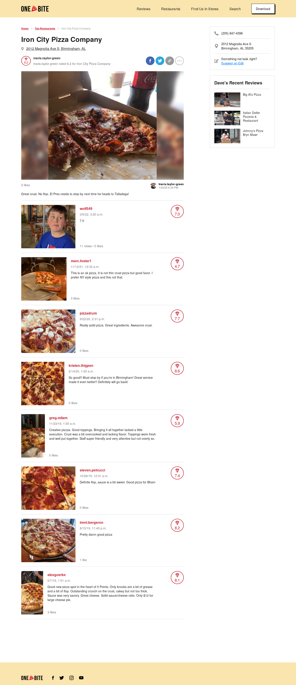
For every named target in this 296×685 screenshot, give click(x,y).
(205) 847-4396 (232, 33)
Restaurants (170, 9)
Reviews (143, 9)
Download (263, 9)
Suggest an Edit (232, 63)
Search (235, 9)
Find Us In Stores (204, 9)
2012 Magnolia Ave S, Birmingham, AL (56, 48)
